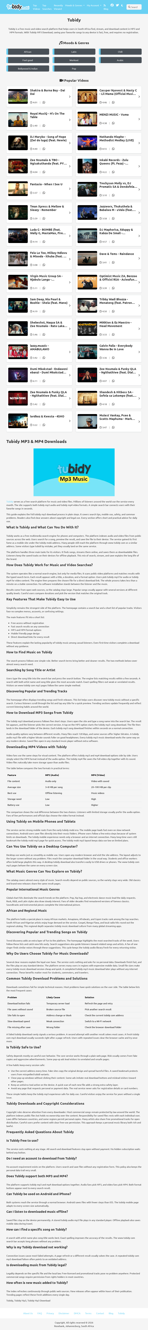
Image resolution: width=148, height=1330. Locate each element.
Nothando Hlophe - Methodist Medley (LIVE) (116, 138)
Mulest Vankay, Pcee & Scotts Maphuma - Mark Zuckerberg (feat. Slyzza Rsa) (116, 416)
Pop (74, 68)
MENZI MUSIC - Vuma (114, 114)
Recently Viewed (58, 7)
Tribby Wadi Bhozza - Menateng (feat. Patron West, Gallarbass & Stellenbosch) (115, 300)
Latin (73, 51)
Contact (100, 1313)
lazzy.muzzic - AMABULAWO (39, 347)
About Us (28, 1313)
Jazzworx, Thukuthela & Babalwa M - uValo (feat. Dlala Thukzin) (116, 208)
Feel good (28, 60)
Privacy (50, 1313)
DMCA (77, 1313)
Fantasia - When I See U (46, 184)
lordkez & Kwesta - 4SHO (47, 416)
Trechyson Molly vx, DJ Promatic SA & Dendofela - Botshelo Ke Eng (117, 184)
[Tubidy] (17, 7)
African (27, 51)
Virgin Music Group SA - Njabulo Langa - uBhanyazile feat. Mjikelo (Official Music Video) (47, 277)
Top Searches (47, 7)
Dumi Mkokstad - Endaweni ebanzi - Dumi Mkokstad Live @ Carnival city (49, 370)
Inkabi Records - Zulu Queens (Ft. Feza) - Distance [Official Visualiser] (113, 161)
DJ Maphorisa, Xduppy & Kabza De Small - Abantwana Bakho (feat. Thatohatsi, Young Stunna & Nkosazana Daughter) (117, 231)
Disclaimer (64, 1313)
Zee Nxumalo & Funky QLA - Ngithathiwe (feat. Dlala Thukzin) (117, 370)
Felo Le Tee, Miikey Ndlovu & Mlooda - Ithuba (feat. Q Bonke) (48, 254)
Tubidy (9, 501)
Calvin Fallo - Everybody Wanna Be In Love (116, 347)
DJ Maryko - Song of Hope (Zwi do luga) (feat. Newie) (48, 138)
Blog (106, 8)
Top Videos (36, 7)
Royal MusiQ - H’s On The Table (47, 115)
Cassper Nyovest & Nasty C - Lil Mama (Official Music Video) (118, 92)
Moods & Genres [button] (74, 5)
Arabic (120, 60)
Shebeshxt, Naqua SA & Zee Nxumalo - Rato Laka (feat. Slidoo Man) (47, 324)
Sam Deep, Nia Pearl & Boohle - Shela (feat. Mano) (48, 300)
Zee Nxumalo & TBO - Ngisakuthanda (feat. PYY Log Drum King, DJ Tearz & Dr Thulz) (48, 161)
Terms (88, 1313)
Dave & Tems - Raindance (116, 253)
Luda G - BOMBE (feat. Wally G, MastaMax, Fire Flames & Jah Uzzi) (46, 231)
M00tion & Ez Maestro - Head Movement (115, 324)
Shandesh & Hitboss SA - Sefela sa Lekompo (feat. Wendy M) (116, 393)
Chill (120, 51)
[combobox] (134, 7)
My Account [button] (93, 5)
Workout (74, 60)
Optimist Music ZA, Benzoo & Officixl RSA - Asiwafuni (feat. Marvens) (118, 277)
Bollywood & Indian (28, 68)
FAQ (39, 1313)
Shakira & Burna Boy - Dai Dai (47, 92)
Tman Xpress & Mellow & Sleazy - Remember (47, 208)
